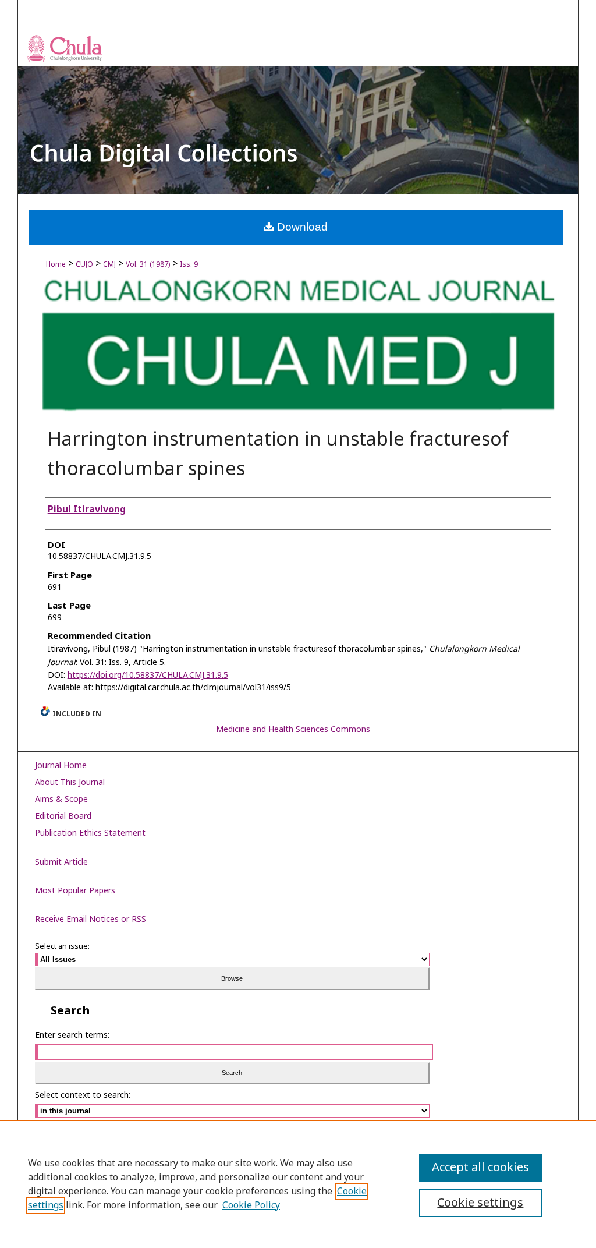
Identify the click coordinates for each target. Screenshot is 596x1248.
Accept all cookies (480, 1167)
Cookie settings (480, 1203)
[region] (298, 1184)
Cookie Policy (251, 1205)
